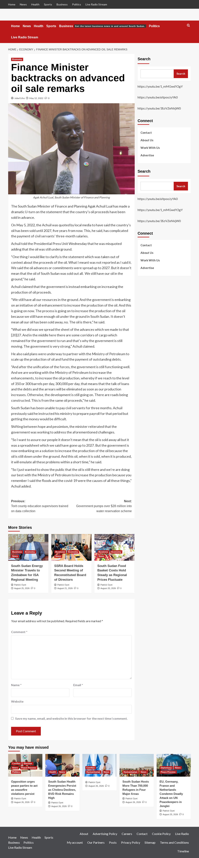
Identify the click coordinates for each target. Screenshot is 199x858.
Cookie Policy (161, 834)
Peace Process (28, 768)
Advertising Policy (105, 834)
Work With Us (150, 147)
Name (16, 685)
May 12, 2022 (36, 98)
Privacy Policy (130, 842)
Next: (104, 506)
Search (144, 59)
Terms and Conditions (174, 842)
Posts (113, 842)
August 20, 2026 (108, 588)
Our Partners (96, 842)
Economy (17, 59)
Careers (127, 834)
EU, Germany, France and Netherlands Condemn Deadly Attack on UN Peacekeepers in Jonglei (171, 794)
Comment (19, 632)
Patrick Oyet (20, 585)
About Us (147, 140)
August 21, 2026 (65, 588)
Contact (146, 132)
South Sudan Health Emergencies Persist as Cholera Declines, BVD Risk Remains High (62, 789)
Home (11, 4)
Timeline (183, 851)
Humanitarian (93, 772)
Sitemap (150, 842)
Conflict (16, 763)
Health (35, 4)
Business (62, 4)
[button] (188, 25)
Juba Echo (19, 98)
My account (75, 842)
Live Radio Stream (96, 4)
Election (28, 763)
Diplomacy (166, 768)
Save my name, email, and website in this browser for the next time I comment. (71, 718)
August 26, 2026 (22, 802)
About (84, 834)
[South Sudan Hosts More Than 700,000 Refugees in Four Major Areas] (137, 765)
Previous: (39, 506)
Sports (48, 4)
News (23, 4)
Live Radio (182, 834)
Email (78, 685)
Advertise (147, 155)
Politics (76, 4)
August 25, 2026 (22, 588)
